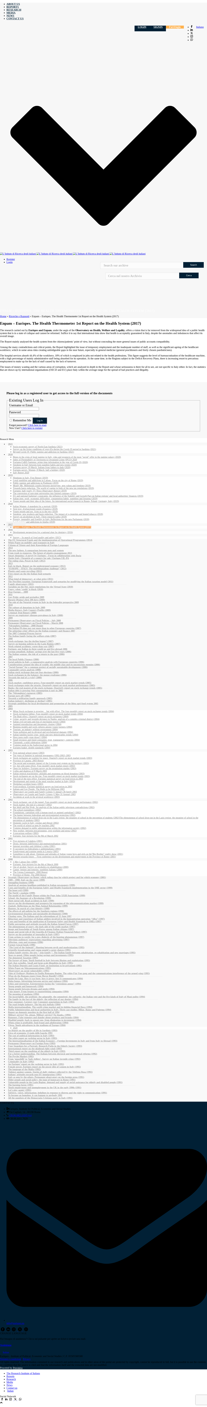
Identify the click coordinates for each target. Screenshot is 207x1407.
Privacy (27, 1359)
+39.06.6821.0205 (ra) (20, 1115)
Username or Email (21, 405)
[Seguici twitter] (15, 1399)
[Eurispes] (73, 253)
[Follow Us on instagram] (14, 1330)
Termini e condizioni (10, 1359)
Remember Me (22, 420)
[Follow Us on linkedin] (8, 1330)
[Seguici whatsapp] (20, 1399)
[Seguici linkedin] (6, 1399)
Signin (158, 27)
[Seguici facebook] (2, 1399)
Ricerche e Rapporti (19, 316)
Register (10, 259)
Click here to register (32, 428)
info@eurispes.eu (15, 1323)
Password (15, 412)
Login (142, 27)
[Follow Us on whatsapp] (26, 1330)
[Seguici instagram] (10, 1399)
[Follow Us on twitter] (19, 1330)
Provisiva (17, 1367)
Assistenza (5, 1345)
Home (3, 316)
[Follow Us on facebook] (3, 1330)
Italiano (200, 27)
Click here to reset (37, 425)
